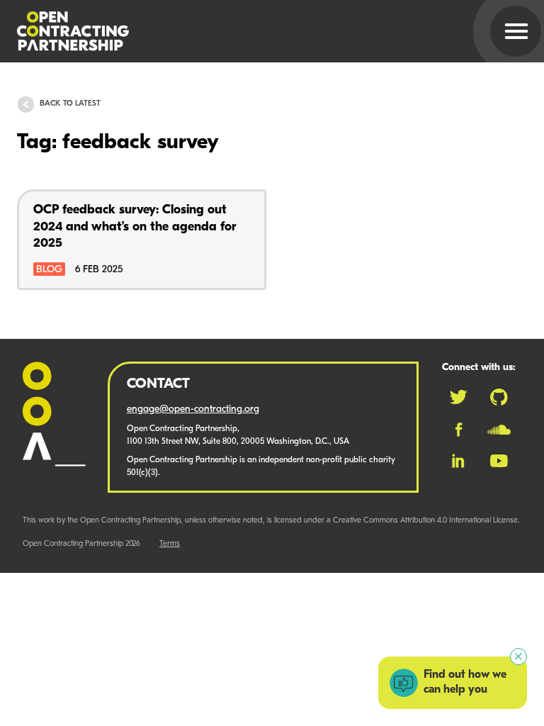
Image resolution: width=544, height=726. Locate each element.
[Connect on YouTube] (499, 461)
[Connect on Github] (499, 397)
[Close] (518, 656)
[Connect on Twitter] (458, 397)
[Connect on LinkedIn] (458, 461)
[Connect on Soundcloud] (499, 429)
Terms (169, 544)
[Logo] (255, 31)
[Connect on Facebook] (458, 430)
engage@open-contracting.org (193, 409)
